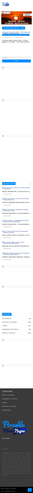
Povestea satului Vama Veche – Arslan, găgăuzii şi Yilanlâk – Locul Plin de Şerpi (15, 41)
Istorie (4, 325)
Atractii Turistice (8, 34)
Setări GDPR (5, 438)
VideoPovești (7, 318)
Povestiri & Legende (20, 34)
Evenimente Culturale (10, 329)
